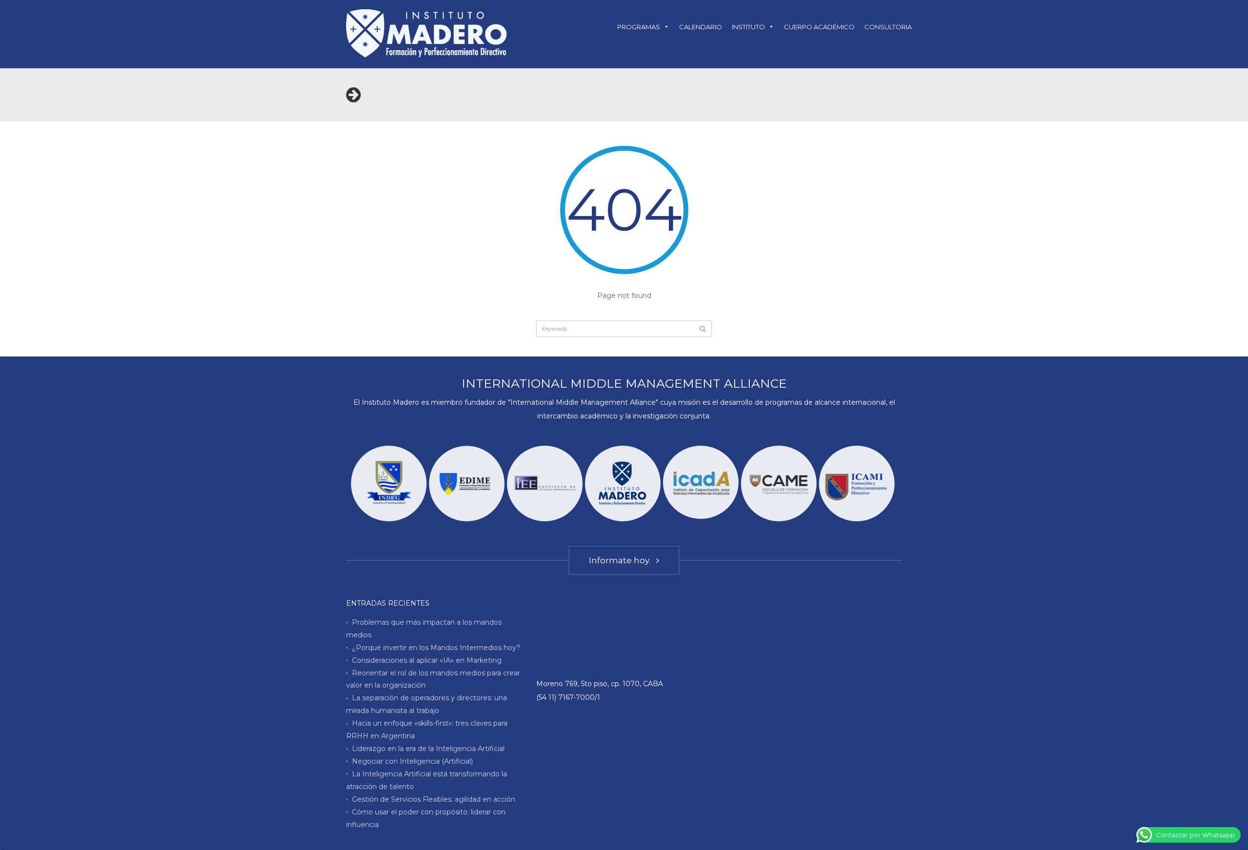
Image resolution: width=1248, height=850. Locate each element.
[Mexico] (857, 483)
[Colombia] (467, 483)
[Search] (703, 328)
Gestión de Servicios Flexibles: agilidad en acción (433, 799)
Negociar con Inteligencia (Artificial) (412, 761)
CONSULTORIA (888, 27)
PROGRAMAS (638, 27)
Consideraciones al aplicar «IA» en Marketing (427, 659)
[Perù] (779, 483)
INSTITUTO (748, 27)
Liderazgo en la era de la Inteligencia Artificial (428, 748)
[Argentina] (623, 483)
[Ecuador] (389, 483)
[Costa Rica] (545, 483)
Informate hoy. (621, 560)
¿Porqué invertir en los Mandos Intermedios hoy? (436, 647)
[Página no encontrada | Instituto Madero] (426, 32)
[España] (701, 482)
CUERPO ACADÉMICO (819, 27)
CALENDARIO (700, 27)
